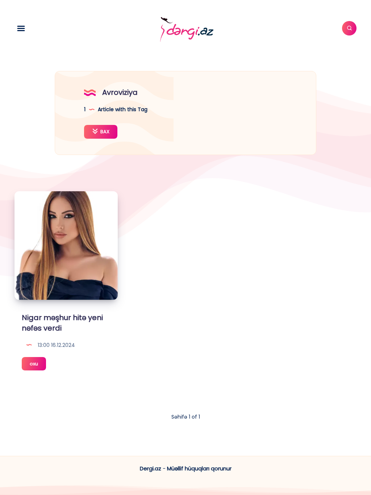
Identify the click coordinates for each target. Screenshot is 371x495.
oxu (38, 365)
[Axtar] (349, 28)
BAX (104, 131)
